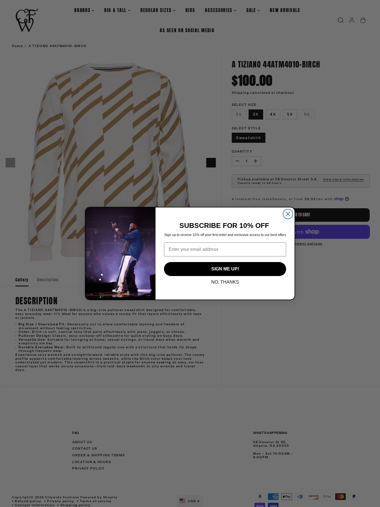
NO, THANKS (225, 282)
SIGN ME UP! (225, 269)
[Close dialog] (288, 214)
